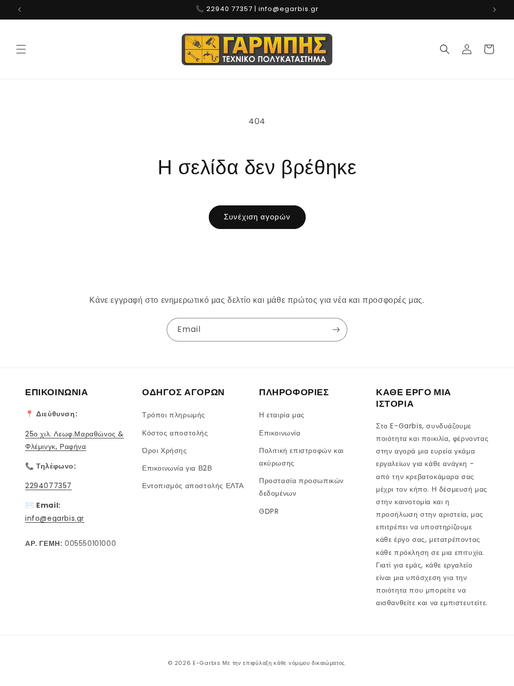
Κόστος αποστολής (175, 433)
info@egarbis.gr (54, 518)
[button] (21, 49)
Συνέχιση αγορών (257, 216)
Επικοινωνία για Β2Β (177, 468)
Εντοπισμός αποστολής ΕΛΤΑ (193, 486)
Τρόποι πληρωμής (173, 415)
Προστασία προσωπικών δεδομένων (301, 487)
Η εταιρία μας (282, 415)
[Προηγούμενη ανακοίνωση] (20, 9)
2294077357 (48, 486)
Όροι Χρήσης (164, 450)
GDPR (269, 511)
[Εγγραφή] (336, 329)
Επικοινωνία (280, 433)
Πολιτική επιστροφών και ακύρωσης (301, 456)
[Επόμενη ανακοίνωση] (494, 9)
